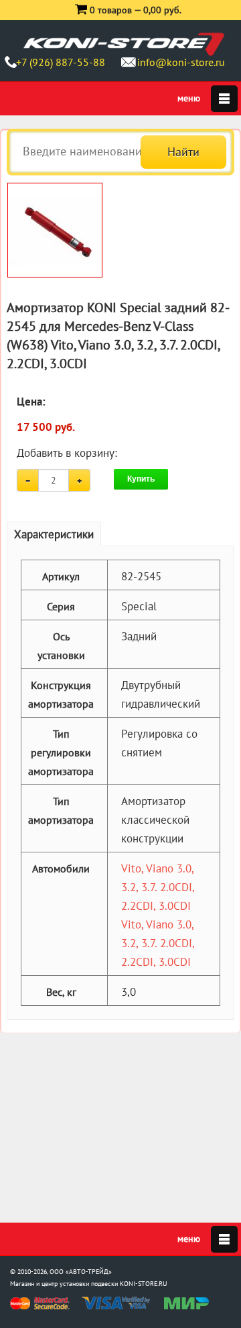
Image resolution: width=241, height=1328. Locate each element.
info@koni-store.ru (181, 62)
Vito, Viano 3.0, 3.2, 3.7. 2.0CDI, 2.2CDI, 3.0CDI (157, 887)
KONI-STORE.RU (143, 1283)
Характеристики (54, 534)
